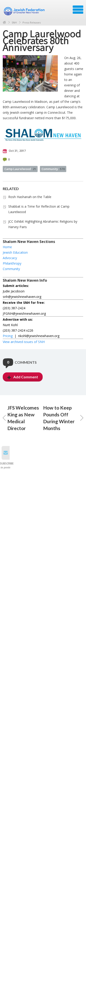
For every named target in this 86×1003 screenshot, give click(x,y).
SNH (14, 22)
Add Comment (25, 377)
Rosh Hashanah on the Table (29, 197)
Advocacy (10, 258)
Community (53, 169)
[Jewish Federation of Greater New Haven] (25, 11)
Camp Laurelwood (20, 169)
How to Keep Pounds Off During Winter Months (59, 418)
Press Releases (31, 22)
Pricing (8, 336)
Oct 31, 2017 (17, 151)
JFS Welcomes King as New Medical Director (23, 418)
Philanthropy (12, 263)
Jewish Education (15, 252)
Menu (78, 9)
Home (4, 22)
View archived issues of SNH (24, 342)
